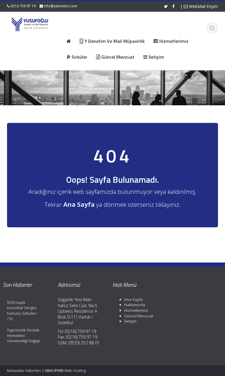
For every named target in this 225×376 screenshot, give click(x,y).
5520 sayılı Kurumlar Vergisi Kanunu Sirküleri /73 (22, 310)
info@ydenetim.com (60, 6)
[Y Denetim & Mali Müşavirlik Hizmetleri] (30, 23)
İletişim (130, 321)
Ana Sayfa (133, 299)
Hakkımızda (134, 304)
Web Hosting (75, 370)
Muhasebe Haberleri (24, 370)
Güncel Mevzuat (138, 316)
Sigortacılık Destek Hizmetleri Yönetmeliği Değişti (23, 335)
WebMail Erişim (203, 6)
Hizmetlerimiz (136, 310)
